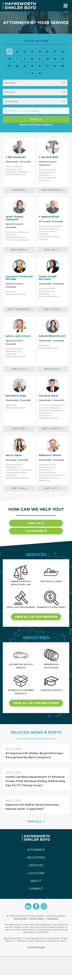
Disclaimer (52, 918)
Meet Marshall (51, 190)
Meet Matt (51, 249)
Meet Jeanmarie (18, 309)
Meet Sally (51, 369)
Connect (36, 888)
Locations (34, 531)
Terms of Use (20, 918)
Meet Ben (18, 190)
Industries (36, 857)
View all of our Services (36, 616)
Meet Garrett (51, 428)
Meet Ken (18, 428)
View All (34, 821)
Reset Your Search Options (36, 124)
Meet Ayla (18, 369)
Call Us (34, 523)
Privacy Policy (37, 918)
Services (36, 865)
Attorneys (36, 849)
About (36, 881)
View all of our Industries (36, 703)
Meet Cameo (51, 309)
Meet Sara (18, 488)
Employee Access (36, 947)
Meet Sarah (18, 249)
